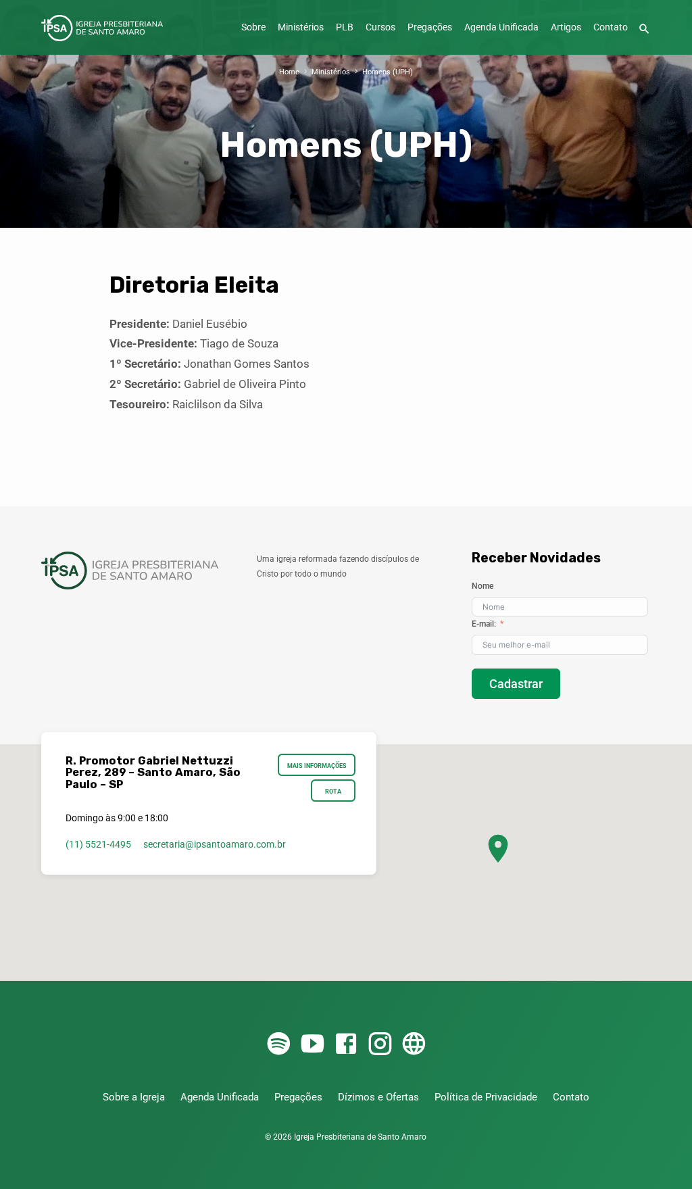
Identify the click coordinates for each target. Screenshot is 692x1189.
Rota (333, 791)
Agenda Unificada (501, 27)
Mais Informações (317, 765)
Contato (610, 27)
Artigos (566, 27)
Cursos (380, 27)
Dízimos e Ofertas (378, 1097)
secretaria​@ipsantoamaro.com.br (214, 844)
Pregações (429, 27)
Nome (482, 586)
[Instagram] (379, 1045)
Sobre (253, 27)
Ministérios (301, 27)
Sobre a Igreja (134, 1097)
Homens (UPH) (387, 72)
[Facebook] (346, 1045)
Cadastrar (516, 684)
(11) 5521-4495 (98, 844)
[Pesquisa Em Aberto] (644, 29)
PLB (344, 27)
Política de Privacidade (486, 1097)
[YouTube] (312, 1045)
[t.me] (413, 1045)
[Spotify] (278, 1045)
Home (289, 72)
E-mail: (484, 624)
